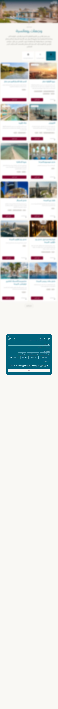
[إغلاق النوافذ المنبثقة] (8, 336)
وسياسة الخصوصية (36, 366)
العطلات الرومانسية (43, 357)
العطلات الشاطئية (13, 357)
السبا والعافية (32, 357)
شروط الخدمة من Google (26, 366)
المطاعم (23, 357)
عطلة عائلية (21, 354)
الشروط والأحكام (23, 365)
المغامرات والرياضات (32, 354)
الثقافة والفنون (44, 354)
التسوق (45, 361)
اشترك (29, 370)
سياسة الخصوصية (30, 365)
